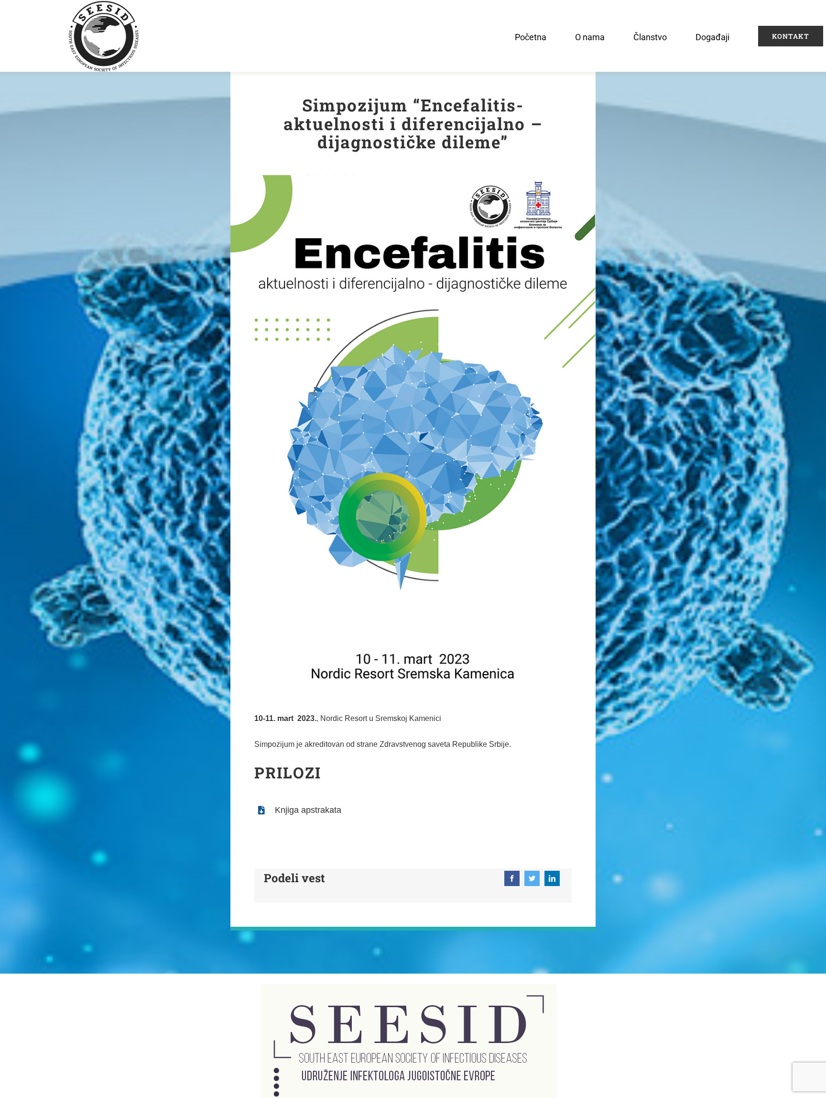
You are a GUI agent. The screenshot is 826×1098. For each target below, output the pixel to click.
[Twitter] (532, 878)
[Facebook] (512, 878)
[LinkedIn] (552, 878)
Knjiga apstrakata (308, 810)
